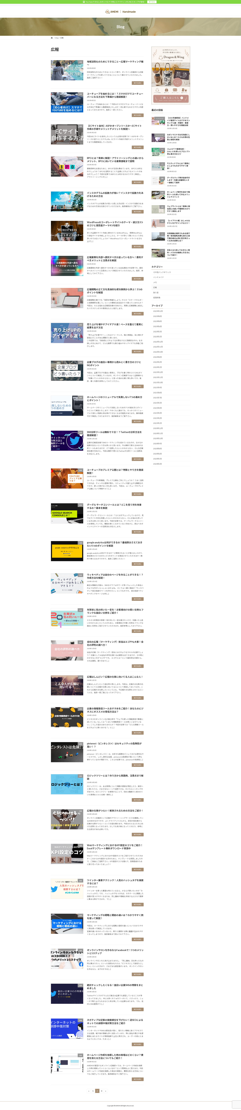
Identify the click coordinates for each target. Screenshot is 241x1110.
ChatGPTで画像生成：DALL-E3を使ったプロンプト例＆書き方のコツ (178, 151)
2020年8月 (157, 449)
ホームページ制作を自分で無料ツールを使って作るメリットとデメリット (178, 194)
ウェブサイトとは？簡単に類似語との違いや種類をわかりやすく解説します (178, 208)
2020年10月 (158, 438)
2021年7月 (157, 398)
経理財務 (156, 298)
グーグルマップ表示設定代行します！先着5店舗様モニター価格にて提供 (178, 180)
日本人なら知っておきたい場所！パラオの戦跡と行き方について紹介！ (178, 252)
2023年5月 (157, 331)
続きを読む (137, 83)
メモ (155, 282)
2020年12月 (158, 428)
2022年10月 (158, 352)
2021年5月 (157, 403)
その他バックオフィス (162, 272)
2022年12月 (158, 342)
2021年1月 (157, 423)
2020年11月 (158, 433)
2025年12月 (158, 311)
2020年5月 (157, 459)
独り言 (156, 292)
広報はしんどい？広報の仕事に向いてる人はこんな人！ (115, 676)
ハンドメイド (158, 277)
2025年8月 (157, 316)
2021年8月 (157, 393)
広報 (155, 287)
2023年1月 (157, 337)
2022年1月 (157, 367)
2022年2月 (157, 362)
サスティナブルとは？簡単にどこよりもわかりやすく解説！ (178, 165)
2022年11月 (158, 347)
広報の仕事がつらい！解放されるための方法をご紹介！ (115, 810)
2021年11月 (158, 377)
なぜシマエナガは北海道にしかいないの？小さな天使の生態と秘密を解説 (178, 137)
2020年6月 (157, 454)
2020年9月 (157, 443)
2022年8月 (157, 357)
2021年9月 (157, 387)
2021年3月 (157, 413)
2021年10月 (158, 382)
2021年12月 (158, 372)
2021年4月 (157, 408)
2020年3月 (157, 464)
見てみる (152, 2)
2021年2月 (157, 418)
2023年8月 (157, 321)
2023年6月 (157, 326)
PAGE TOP (233, 1074)
